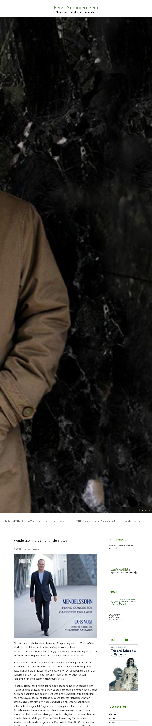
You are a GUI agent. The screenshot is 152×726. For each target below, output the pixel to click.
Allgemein (113, 714)
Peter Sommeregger (76, 7)
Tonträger (34, 549)
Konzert (112, 722)
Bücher (112, 718)
